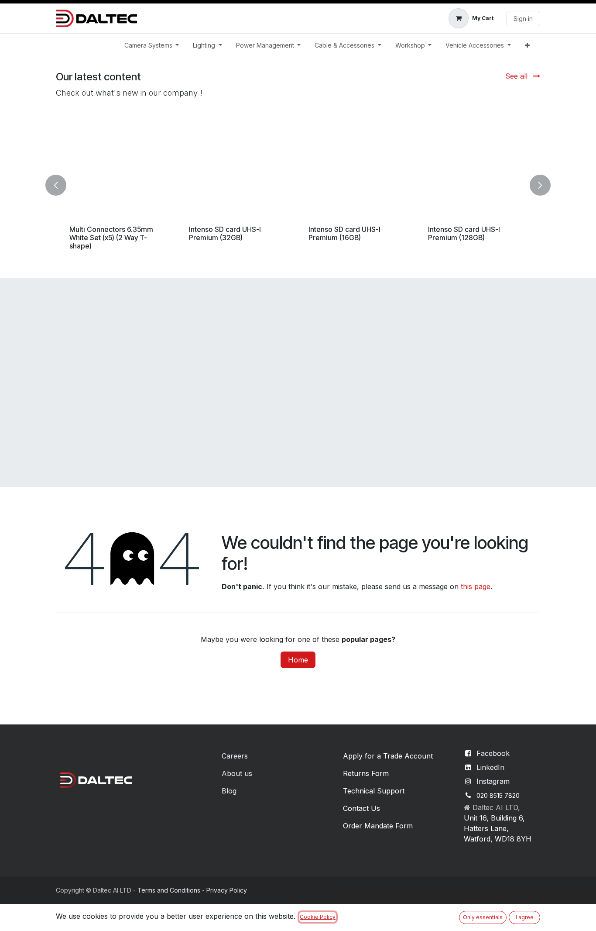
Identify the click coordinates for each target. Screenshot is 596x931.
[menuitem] (151, 45)
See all (517, 76)
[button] (61, 185)
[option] (298, 185)
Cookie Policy (318, 917)
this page (475, 586)
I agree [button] (525, 917)
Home (298, 659)
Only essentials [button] (483, 917)
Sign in (523, 18)
